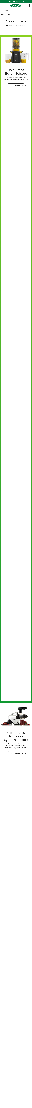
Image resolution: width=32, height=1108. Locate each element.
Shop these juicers (16, 85)
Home (2, 14)
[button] (29, 5)
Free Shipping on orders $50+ (16, 1)
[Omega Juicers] (16, 5)
